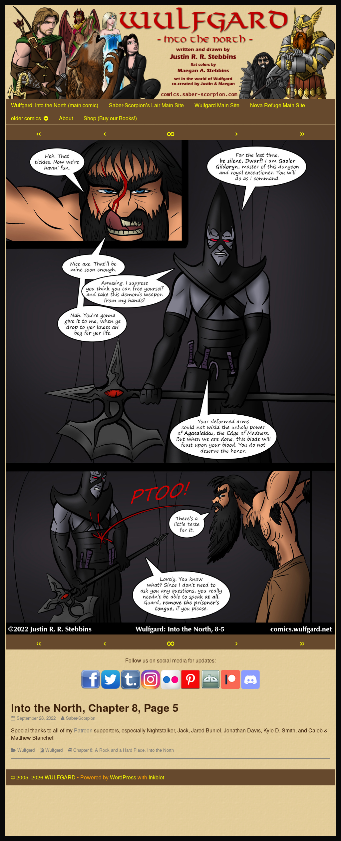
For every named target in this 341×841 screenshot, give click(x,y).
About (66, 118)
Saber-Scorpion (80, 718)
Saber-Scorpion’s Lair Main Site (146, 105)
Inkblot (156, 777)
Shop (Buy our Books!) (110, 118)
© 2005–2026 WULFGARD (43, 777)
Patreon (83, 730)
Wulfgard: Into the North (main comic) (54, 105)
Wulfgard (26, 750)
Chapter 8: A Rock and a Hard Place (109, 750)
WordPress (123, 777)
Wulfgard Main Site (216, 105)
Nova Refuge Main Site (277, 105)
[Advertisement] (170, 813)
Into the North (160, 750)
